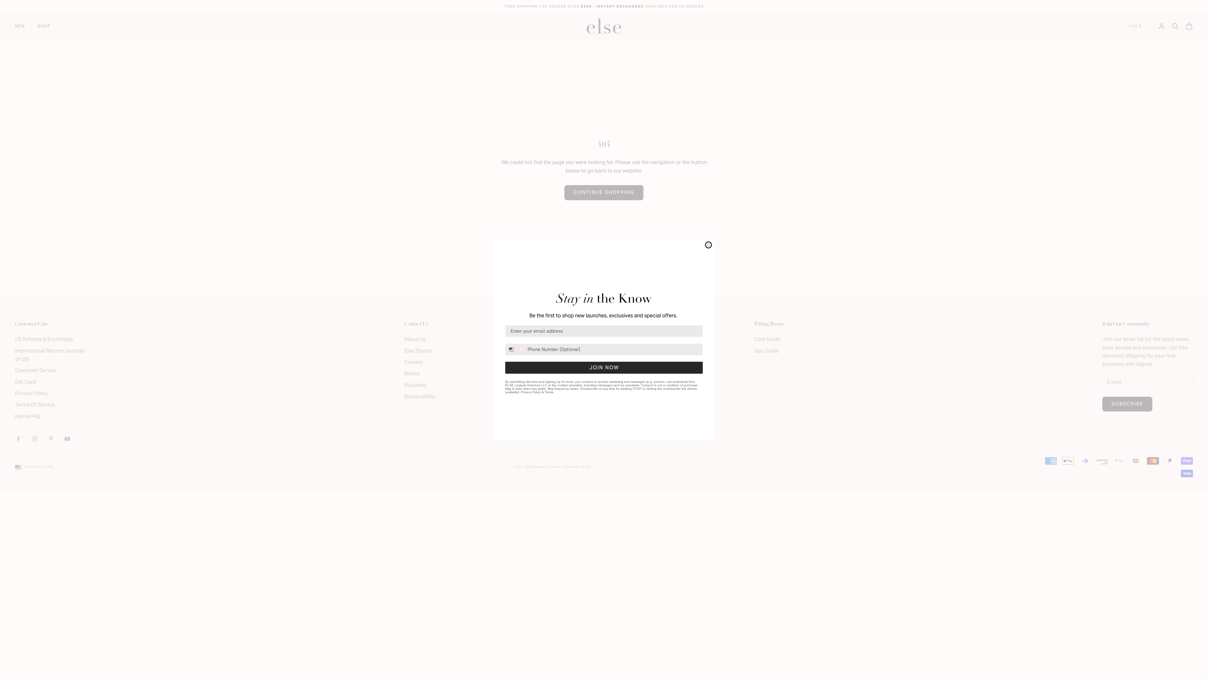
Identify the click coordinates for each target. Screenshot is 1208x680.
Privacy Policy (531, 392)
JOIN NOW (604, 367)
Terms (549, 392)
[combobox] (515, 349)
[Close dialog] (708, 245)
